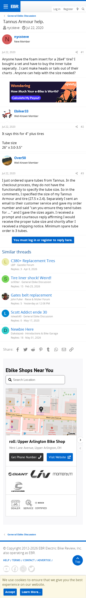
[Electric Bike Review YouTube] (6, 569)
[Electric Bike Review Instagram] (23, 569)
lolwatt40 (16, 316)
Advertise (44, 560)
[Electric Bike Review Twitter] (31, 569)
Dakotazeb (17, 333)
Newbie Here (22, 329)
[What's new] (77, 9)
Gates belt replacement (31, 295)
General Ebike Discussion (36, 282)
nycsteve (13, 27)
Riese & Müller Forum (37, 299)
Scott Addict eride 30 (29, 312)
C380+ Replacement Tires (33, 260)
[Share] (76, 52)
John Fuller (17, 299)
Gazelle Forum (25, 265)
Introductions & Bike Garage (41, 333)
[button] (6, 6)
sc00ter (15, 282)
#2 (82, 126)
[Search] (83, 9)
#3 (82, 173)
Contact (29, 560)
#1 (82, 52)
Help (6, 560)
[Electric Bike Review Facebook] (14, 569)
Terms (16, 560)
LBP (13, 265)
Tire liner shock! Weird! (31, 277)
